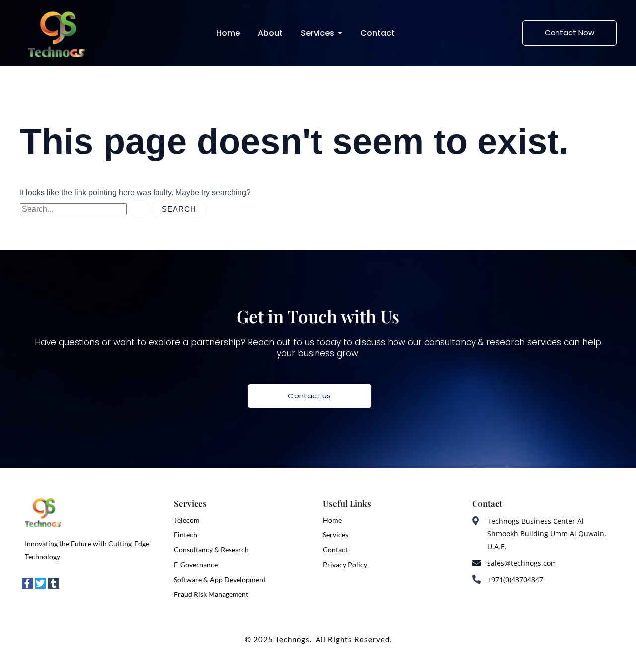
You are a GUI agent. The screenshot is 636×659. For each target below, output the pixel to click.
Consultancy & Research (211, 549)
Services (335, 534)
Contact (335, 549)
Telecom (187, 520)
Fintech (185, 534)
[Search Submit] (139, 209)
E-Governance (196, 564)
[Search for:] (86, 209)
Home (332, 520)
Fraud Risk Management (211, 594)
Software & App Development (220, 579)
